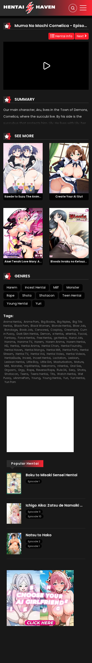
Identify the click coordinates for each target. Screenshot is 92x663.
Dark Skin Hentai (27, 334)
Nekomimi (48, 366)
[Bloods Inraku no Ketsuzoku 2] (69, 233)
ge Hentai (60, 338)
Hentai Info (63, 36)
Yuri (38, 303)
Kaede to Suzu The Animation (25, 196)
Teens (24, 374)
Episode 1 (34, 481)
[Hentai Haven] (29, 7)
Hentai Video (55, 354)
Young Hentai (17, 303)
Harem (12, 287)
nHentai (62, 366)
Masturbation (63, 362)
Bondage (10, 330)
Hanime (9, 342)
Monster (73, 287)
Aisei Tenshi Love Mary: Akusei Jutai (29, 261)
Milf (56, 287)
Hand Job (75, 338)
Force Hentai (26, 338)
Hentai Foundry (71, 346)
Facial (82, 334)
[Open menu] (83, 7)
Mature (79, 362)
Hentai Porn (70, 350)
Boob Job (26, 330)
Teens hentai (39, 374)
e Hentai (57, 334)
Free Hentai (44, 338)
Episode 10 (34, 516)
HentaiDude (12, 358)
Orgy (21, 370)
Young (35, 378)
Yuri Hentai (77, 378)
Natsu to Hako (39, 535)
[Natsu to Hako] (14, 543)
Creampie (71, 330)
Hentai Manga (34, 350)
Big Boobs (48, 322)
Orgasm (10, 370)
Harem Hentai (76, 342)
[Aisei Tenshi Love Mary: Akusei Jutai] (23, 233)
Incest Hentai (35, 287)
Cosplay (56, 330)
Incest (27, 358)
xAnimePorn (21, 378)
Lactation (59, 358)
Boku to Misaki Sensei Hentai (51, 475)
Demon (45, 334)
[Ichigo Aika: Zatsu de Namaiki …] (14, 513)
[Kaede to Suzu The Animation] (23, 168)
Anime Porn (31, 322)
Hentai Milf (53, 350)
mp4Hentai (31, 366)
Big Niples (63, 322)
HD (6, 346)
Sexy (72, 370)
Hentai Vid (37, 354)
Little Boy (32, 362)
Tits (52, 374)
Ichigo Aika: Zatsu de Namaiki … (54, 505)
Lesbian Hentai (14, 362)
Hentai (14, 346)
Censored (41, 330)
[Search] (73, 8)
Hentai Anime (30, 346)
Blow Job (79, 326)
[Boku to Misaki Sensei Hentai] (14, 483)
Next (81, 36)
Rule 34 (62, 370)
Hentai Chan (50, 346)
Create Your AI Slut (69, 196)
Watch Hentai (66, 374)
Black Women (40, 326)
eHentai (71, 334)
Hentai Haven (13, 350)
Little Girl (45, 362)
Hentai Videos (75, 354)
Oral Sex (75, 366)
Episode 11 (34, 511)
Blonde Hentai (61, 326)
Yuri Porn (10, 382)
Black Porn (21, 326)
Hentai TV (22, 354)
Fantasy (10, 338)
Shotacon (46, 295)
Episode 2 (34, 541)
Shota (26, 295)
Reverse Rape (45, 370)
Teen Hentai (71, 295)
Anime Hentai (12, 322)
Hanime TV (24, 342)
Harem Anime (55, 342)
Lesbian (73, 358)
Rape (11, 295)
